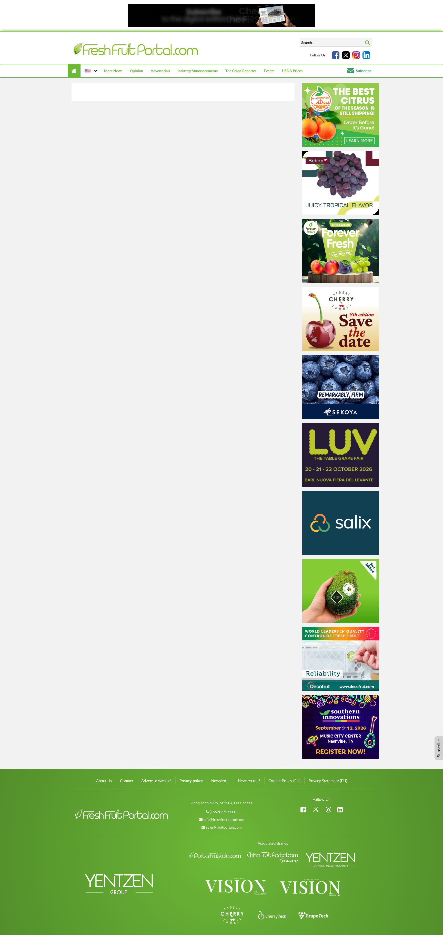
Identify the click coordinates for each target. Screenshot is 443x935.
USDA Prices (292, 70)
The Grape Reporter (240, 70)
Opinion (136, 70)
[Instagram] (356, 55)
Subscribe (363, 70)
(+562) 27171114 (223, 811)
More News (113, 70)
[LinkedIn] (366, 55)
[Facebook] (335, 55)
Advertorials (160, 70)
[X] (346, 55)
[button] (90, 70)
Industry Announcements (198, 70)
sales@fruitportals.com (224, 827)
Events (269, 70)
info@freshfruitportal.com (224, 819)
